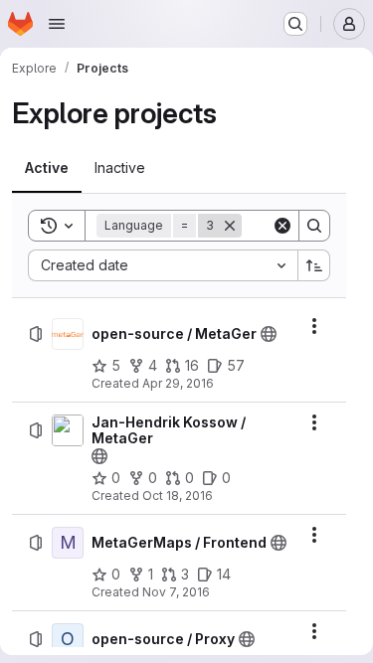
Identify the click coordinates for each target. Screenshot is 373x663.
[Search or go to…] (295, 24)
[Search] (314, 226)
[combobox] (162, 265)
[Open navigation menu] (57, 24)
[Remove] (230, 226)
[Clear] (282, 226)
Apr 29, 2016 (178, 383)
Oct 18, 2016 (177, 495)
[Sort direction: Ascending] (314, 265)
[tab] (47, 168)
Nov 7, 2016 (176, 591)
